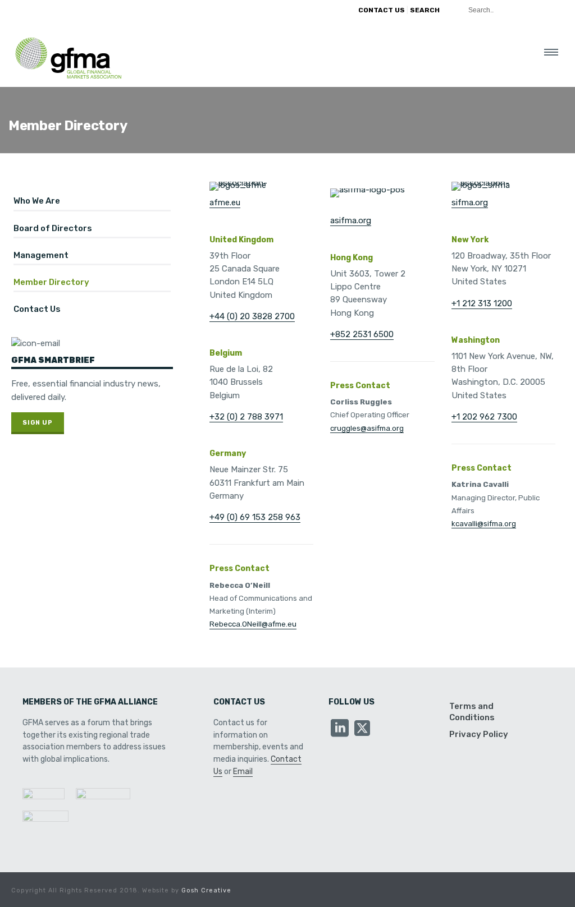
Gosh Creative (206, 890)
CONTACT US (381, 10)
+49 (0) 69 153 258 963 (254, 517)
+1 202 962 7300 (484, 417)
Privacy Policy (478, 734)
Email (243, 771)
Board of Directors (52, 228)
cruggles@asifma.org (367, 428)
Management (41, 255)
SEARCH (425, 10)
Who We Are (36, 201)
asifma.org (350, 220)
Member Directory (51, 282)
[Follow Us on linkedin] (340, 729)
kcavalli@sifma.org (483, 523)
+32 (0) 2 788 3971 (246, 417)
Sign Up (37, 422)
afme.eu (224, 202)
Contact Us (37, 309)
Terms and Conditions (472, 711)
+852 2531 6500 (362, 334)
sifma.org (469, 202)
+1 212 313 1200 (481, 303)
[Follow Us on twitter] (362, 729)
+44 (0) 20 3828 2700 (252, 316)
